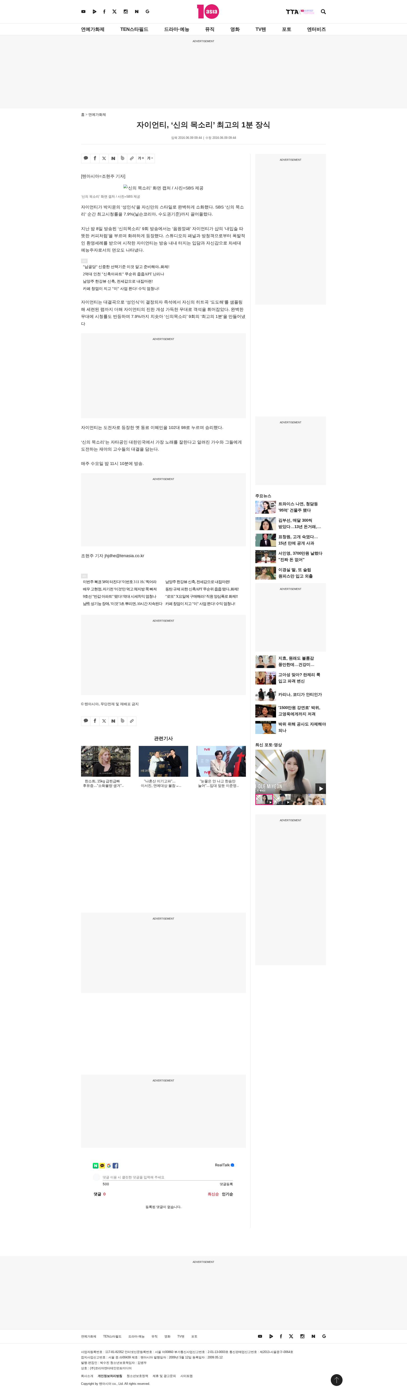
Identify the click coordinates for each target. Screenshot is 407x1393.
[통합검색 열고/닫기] (323, 12)
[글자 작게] (150, 158)
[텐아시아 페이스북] (104, 11)
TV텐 (261, 29)
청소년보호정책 (137, 1376)
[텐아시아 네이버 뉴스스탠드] (136, 11)
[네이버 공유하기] (113, 158)
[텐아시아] (208, 11)
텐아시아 (105, 1383)
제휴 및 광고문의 (164, 1376)
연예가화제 (93, 29)
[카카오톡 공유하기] (85, 158)
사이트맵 (186, 1376)
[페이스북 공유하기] (95, 158)
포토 (286, 29)
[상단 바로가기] (336, 1380)
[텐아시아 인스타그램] (126, 11)
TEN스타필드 (134, 29)
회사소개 (87, 1376)
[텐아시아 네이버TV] (94, 11)
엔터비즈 (316, 29)
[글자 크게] (141, 158)
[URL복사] (131, 158)
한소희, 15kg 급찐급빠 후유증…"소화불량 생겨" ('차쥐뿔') (102, 785)
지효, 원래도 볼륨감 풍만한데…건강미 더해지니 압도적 (296, 664)
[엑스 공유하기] (104, 158)
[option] (290, 772)
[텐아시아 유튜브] (83, 11)
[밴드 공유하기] (122, 158)
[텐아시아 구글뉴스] (147, 11)
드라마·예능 (176, 29)
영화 (235, 29)
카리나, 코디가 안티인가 (300, 694)
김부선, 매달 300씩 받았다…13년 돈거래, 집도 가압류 (297, 526)
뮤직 (210, 29)
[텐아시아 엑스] (114, 11)
